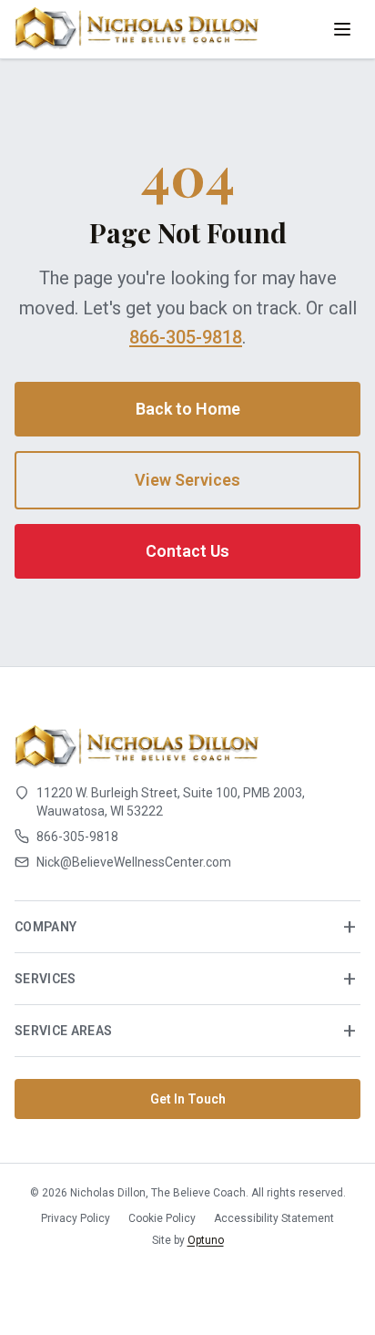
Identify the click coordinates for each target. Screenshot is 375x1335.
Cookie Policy (162, 1218)
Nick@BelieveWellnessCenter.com (133, 862)
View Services (187, 479)
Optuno (206, 1240)
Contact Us (187, 550)
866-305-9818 (185, 337)
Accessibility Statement (274, 1218)
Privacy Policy (75, 1218)
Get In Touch (188, 1099)
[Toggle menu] (342, 29)
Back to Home (188, 408)
